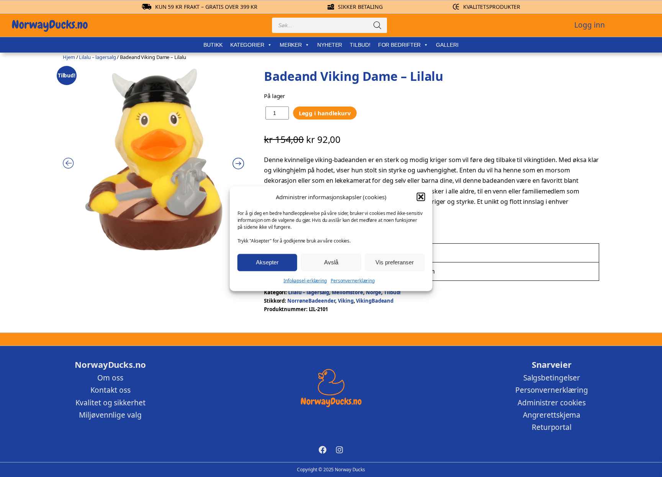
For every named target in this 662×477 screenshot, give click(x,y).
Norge (374, 292)
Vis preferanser (394, 262)
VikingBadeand (374, 300)
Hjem (69, 57)
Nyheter (329, 45)
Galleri (447, 45)
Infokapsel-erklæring (305, 280)
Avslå (331, 262)
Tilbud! (360, 45)
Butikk (212, 45)
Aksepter (267, 262)
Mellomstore (347, 292)
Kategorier (247, 45)
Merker (291, 45)
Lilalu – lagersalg (97, 57)
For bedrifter (399, 45)
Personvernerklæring (353, 280)
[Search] (377, 25)
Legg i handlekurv (325, 113)
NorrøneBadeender (311, 300)
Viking (345, 300)
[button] (420, 197)
